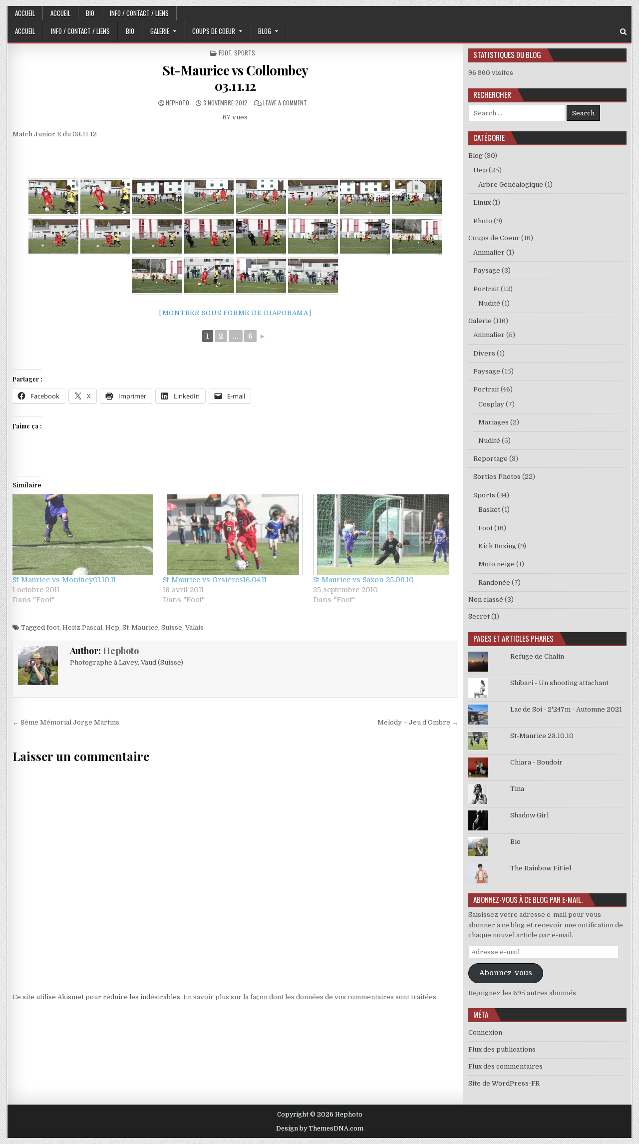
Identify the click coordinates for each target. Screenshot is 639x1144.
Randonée (494, 582)
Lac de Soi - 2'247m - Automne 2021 (566, 709)
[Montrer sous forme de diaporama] (235, 313)
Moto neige (496, 564)
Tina (517, 788)
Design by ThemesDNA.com (319, 1128)
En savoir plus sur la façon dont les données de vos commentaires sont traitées (309, 997)
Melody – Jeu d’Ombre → (417, 722)
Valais (194, 627)
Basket (489, 509)
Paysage (486, 270)
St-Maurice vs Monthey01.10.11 (64, 580)
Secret (479, 616)
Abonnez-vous (505, 973)
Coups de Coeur (213, 31)
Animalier (489, 252)
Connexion (485, 1032)
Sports (244, 52)
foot (52, 627)
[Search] (623, 31)
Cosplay (491, 404)
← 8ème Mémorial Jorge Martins (65, 722)
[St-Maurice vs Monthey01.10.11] (82, 534)
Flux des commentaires (505, 1066)
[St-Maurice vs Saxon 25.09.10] (383, 534)
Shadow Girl (529, 815)
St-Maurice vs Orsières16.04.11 (215, 580)
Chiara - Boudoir (536, 762)
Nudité (489, 303)
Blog (264, 31)
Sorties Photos (497, 476)
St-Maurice (140, 627)
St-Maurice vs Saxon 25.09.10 (363, 580)
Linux (482, 202)
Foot (225, 52)
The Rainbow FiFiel (540, 868)
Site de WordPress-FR (504, 1083)
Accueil (25, 13)
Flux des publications (502, 1049)
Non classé (485, 599)
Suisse (171, 627)
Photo (482, 221)
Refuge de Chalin (537, 656)
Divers (484, 353)
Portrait (486, 289)
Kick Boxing (497, 546)
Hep (112, 627)
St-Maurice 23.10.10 (542, 736)
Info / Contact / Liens (139, 13)
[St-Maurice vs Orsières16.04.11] (233, 534)
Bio (90, 13)
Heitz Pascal (82, 627)
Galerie (159, 31)
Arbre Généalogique (510, 184)
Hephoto (177, 102)
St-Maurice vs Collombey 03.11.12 (235, 77)
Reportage (490, 458)
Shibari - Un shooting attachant (559, 683)
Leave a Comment (285, 102)
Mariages (493, 422)
